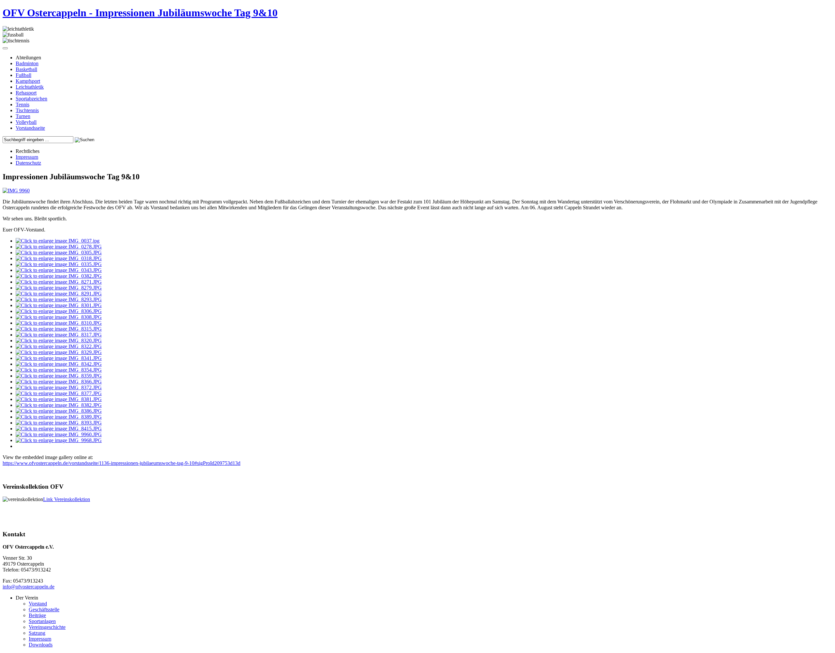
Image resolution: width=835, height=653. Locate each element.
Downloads (41, 644)
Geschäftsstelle (44, 609)
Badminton (27, 63)
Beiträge (37, 615)
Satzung (37, 633)
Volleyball (26, 122)
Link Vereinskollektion (66, 499)
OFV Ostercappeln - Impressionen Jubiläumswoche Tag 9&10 (140, 13)
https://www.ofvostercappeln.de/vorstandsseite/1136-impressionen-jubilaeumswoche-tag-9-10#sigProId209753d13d (121, 463)
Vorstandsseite (30, 128)
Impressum (27, 157)
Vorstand (38, 603)
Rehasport (26, 93)
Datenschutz (28, 163)
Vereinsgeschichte (47, 627)
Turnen (23, 116)
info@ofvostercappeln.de (28, 586)
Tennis (22, 104)
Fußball (23, 75)
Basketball (26, 69)
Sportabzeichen (31, 98)
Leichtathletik (30, 87)
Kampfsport (28, 81)
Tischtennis (27, 110)
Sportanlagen (42, 621)
